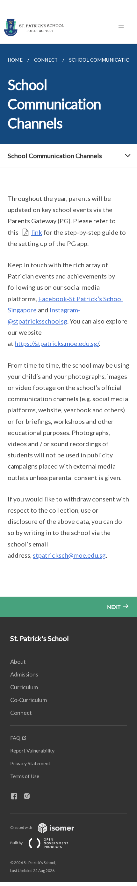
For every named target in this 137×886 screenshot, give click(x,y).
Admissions (24, 674)
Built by (16, 842)
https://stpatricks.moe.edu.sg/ (57, 343)
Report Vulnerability (32, 750)
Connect (21, 712)
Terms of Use (24, 776)
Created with (21, 827)
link (36, 232)
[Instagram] (29, 796)
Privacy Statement (30, 763)
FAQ (15, 738)
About (18, 661)
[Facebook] (16, 796)
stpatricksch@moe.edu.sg (69, 555)
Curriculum (24, 687)
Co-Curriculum (28, 699)
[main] (68, 330)
